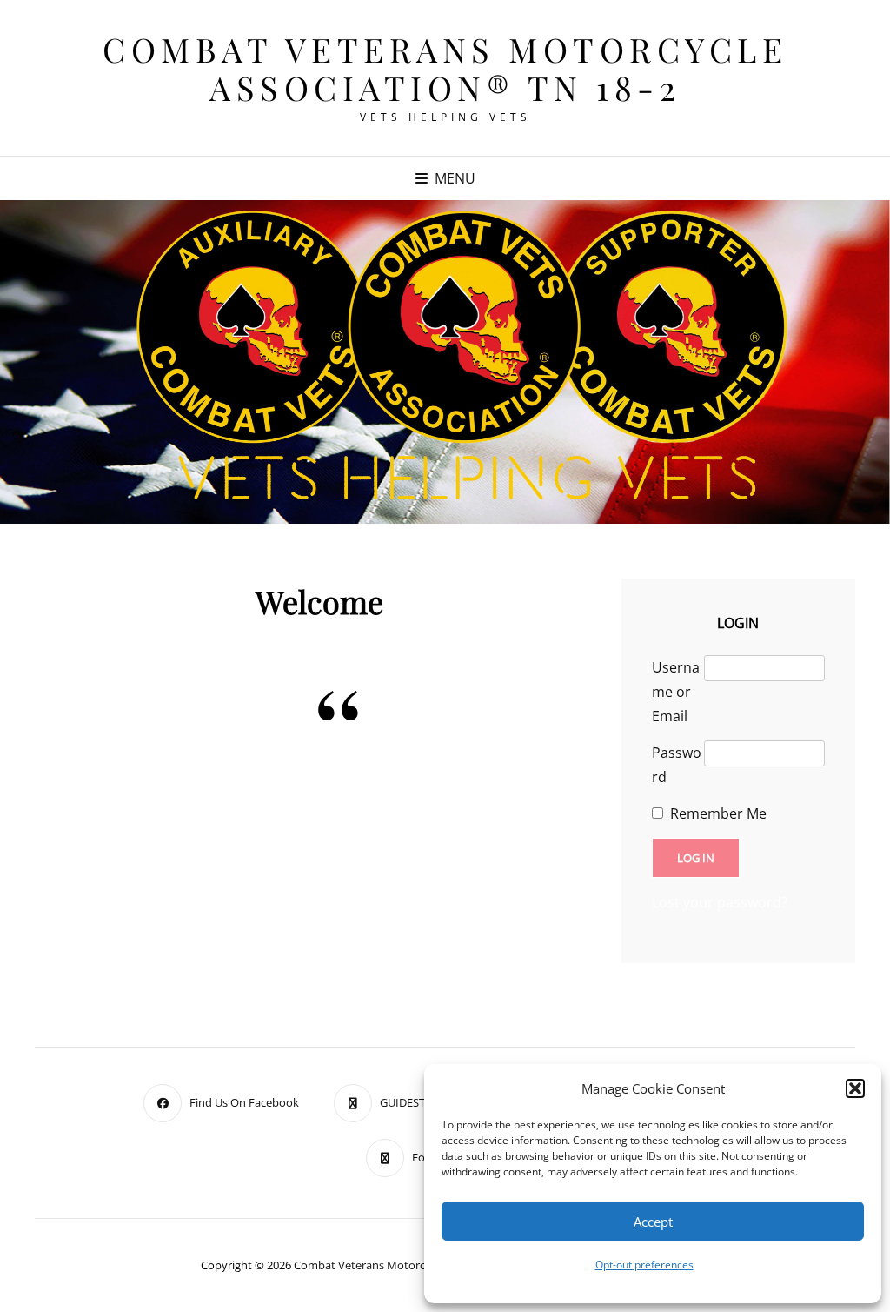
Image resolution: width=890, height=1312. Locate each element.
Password (676, 765)
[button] (855, 1088)
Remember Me (718, 813)
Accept (653, 1221)
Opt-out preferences (644, 1264)
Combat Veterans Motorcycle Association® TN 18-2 (445, 68)
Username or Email (676, 692)
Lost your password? (719, 902)
